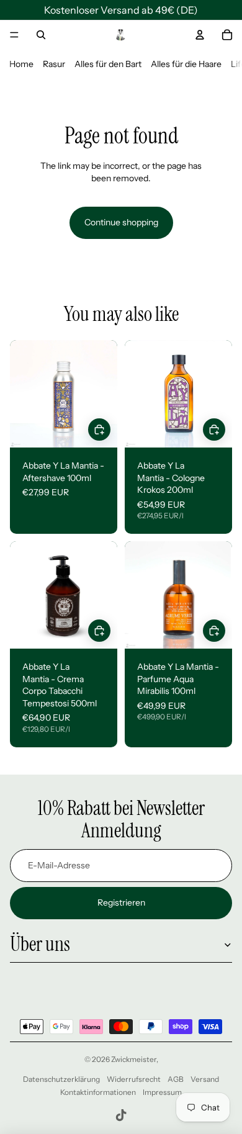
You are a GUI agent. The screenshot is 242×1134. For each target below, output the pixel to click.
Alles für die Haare (186, 64)
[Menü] (14, 34)
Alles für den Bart (107, 64)
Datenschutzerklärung (61, 1079)
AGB (176, 1079)
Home (21, 64)
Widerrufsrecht (134, 1079)
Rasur (54, 64)
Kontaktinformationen (98, 1092)
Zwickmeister (133, 1059)
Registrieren (121, 902)
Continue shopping (121, 222)
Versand (204, 1079)
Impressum (162, 1092)
